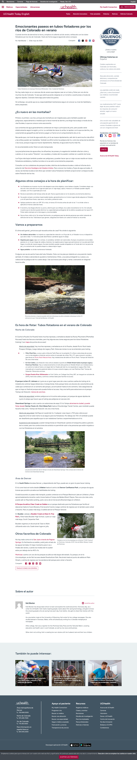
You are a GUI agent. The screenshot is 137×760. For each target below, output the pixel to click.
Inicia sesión (130, 7)
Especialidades (21, 7)
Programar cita (57, 710)
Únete (104, 149)
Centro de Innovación (107, 719)
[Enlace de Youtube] (110, 135)
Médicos (9, 7)
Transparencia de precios (60, 728)
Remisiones (10, 2)
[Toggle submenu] (3, 7)
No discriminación (106, 722)
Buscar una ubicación (59, 716)
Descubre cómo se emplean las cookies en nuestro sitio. (117, 753)
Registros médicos (82, 707)
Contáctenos (104, 728)
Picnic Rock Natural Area (43, 357)
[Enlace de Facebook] (101, 135)
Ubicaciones (35, 7)
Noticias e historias (82, 725)
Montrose (18, 555)
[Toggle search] (2, 2)
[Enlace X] (105, 135)
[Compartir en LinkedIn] (90, 41)
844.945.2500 (23, 732)
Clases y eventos (81, 710)
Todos (68, 14)
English (133, 2)
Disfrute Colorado (126, 14)
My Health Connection (108, 7)
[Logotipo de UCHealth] (22, 703)
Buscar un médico (58, 713)
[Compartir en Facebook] (79, 41)
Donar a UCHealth (106, 716)
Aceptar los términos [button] (69, 757)
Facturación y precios (59, 725)
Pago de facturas (31, 2)
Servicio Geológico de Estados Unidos (39, 168)
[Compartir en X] (83, 41)
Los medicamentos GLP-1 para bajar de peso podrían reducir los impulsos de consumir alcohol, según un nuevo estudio (110, 109)
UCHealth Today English (16, 13)
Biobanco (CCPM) (106, 725)
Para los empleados (82, 719)
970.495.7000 (23, 718)
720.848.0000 (24, 712)
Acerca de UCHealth (107, 707)
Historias (106, 14)
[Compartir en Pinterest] (86, 41)
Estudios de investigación (48, 2)
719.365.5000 (23, 723)
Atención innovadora (80, 14)
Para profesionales (82, 722)
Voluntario (103, 713)
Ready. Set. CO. (65, 2)
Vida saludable (95, 14)
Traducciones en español (26, 568)
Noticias (115, 14)
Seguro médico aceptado (60, 722)
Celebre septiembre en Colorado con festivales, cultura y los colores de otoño (110, 66)
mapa (27, 342)
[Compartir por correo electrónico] (93, 41)
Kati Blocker (22, 41)
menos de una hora (38, 392)
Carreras (20, 2)
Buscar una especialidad (60, 719)
